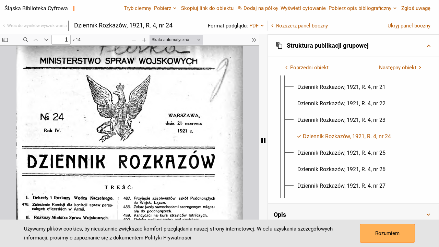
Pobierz (162, 8)
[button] (353, 46)
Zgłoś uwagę (415, 8)
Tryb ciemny (137, 8)
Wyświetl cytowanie (303, 8)
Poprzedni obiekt (309, 67)
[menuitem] (341, 87)
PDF (254, 26)
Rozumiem (387, 233)
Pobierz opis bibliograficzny (360, 8)
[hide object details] (263, 140)
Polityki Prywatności (168, 238)
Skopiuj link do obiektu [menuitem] (207, 8)
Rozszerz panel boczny (302, 26)
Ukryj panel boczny (409, 26)
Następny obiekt (397, 67)
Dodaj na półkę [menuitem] (261, 8)
